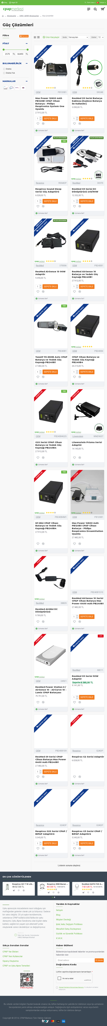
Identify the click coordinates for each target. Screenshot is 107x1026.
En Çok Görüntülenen (17, 877)
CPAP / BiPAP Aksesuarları (29, 16)
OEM (38, 92)
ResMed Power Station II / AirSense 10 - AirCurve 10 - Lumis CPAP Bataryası (50, 690)
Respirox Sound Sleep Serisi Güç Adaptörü (48, 190)
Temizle (25, 36)
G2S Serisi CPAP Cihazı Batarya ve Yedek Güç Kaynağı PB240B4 (48, 445)
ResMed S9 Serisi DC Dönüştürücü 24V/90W (85, 190)
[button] (52, 897)
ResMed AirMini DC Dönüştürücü (46, 610)
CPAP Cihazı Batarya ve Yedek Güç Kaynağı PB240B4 (85, 360)
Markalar (9, 81)
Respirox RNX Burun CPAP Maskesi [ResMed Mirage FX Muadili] (58, 884)
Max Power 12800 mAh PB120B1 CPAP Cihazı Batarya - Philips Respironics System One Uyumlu (49, 103)
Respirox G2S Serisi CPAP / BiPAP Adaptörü (51, 832)
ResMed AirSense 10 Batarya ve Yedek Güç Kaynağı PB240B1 (85, 274)
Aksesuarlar (11, 16)
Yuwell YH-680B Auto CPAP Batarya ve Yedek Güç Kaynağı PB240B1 (51, 360)
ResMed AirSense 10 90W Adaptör (50, 273)
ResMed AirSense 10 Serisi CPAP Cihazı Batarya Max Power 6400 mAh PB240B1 (88, 601)
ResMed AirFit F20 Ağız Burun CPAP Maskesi (92, 884)
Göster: (94, 37)
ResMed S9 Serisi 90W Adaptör (85, 677)
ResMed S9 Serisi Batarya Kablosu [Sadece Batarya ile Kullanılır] (87, 101)
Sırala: (65, 37)
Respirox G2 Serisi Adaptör (88, 757)
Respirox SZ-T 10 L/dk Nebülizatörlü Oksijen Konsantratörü (23, 884)
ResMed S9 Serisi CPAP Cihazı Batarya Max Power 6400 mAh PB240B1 (50, 759)
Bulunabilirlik (12, 63)
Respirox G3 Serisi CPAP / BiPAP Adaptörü (87, 832)
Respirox (40, 183)
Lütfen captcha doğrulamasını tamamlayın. (73, 972)
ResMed (76, 183)
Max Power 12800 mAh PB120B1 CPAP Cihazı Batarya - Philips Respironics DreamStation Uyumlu (87, 528)
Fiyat (6, 43)
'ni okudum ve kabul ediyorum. (78, 988)
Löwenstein (77, 436)
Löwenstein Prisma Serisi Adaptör (87, 443)
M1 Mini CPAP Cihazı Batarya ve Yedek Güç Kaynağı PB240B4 (48, 526)
